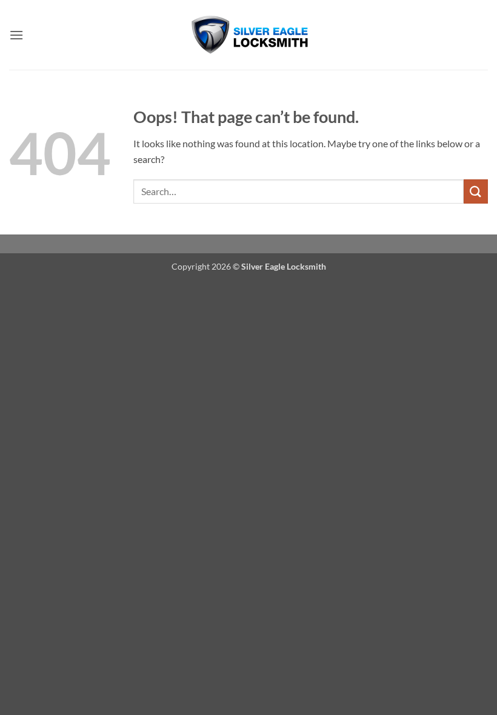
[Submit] (476, 191)
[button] (16, 35)
